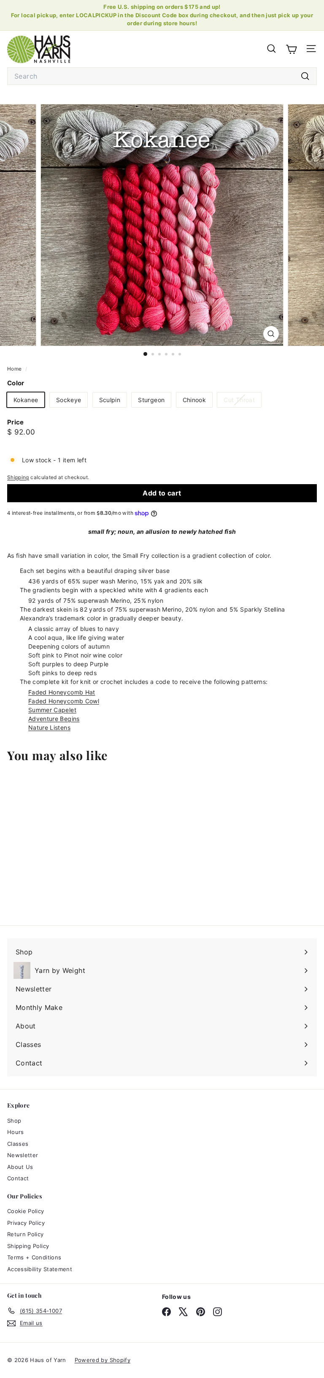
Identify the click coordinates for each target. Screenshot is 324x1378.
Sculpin (109, 399)
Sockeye (68, 399)
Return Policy (25, 1234)
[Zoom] (271, 334)
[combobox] (162, 76)
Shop (14, 1120)
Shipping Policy (28, 1246)
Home (15, 369)
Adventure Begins (54, 718)
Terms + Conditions (34, 1257)
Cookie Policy (25, 1211)
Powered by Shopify (102, 1360)
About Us (20, 1166)
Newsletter (22, 1155)
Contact (18, 1178)
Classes (17, 1143)
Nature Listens (49, 727)
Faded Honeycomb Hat (61, 692)
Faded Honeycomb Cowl (63, 701)
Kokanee (26, 399)
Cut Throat (242, 401)
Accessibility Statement (39, 1269)
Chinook (194, 399)
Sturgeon (151, 399)
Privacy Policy (26, 1222)
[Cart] (291, 49)
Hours (15, 1132)
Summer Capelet (52, 709)
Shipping (18, 477)
